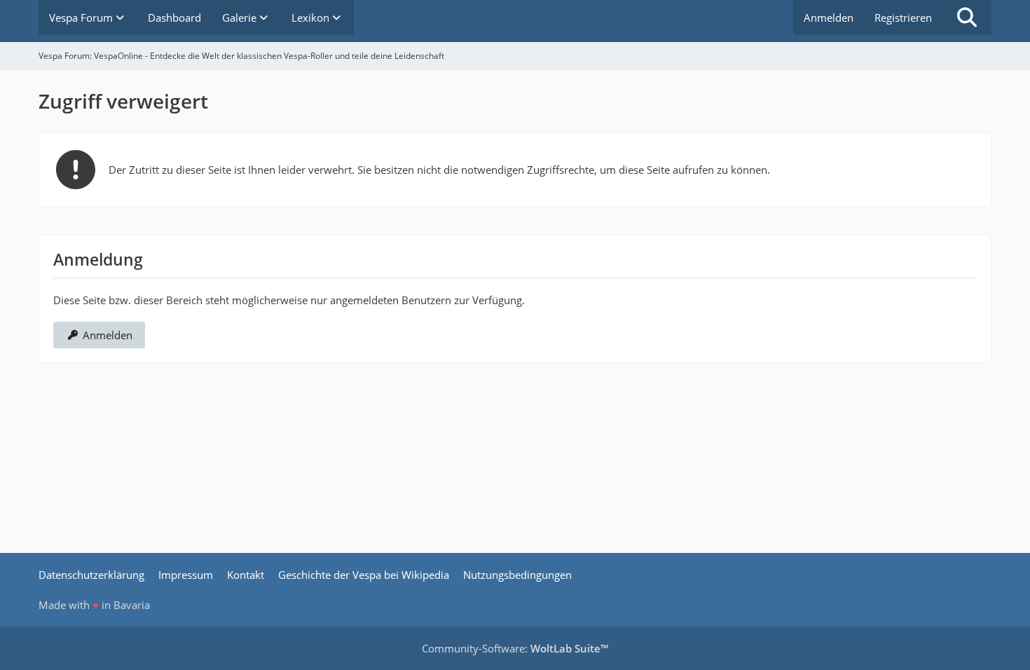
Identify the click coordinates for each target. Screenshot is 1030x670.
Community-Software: (515, 648)
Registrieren (903, 18)
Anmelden (828, 18)
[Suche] (966, 17)
